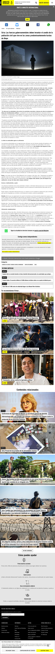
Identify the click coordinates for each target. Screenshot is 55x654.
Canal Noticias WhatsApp (20, 628)
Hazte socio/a (44, 3)
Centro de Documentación (47, 628)
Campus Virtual (44, 630)
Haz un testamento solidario (34, 630)
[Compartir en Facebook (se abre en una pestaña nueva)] (38, 25)
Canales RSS (17, 638)
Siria (35, 264)
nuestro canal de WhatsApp (41, 230)
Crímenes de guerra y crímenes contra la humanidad (12, 264)
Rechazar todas (10, 650)
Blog (16, 630)
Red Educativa (44, 626)
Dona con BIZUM (31, 634)
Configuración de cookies (27, 650)
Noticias (18, 28)
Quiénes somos (4, 626)
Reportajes (17, 632)
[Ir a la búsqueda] (36, 2)
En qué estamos (10, 28)
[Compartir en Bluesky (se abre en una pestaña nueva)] (17, 25)
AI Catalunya (44, 634)
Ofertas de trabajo (5, 632)
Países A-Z (17, 636)
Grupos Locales (44, 632)
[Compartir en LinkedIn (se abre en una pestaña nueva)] (6, 25)
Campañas (17, 634)
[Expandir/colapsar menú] (52, 2)
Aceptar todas (45, 650)
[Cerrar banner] (53, 6)
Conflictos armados (29, 264)
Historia (3, 628)
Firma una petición (32, 626)
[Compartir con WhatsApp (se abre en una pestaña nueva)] (48, 25)
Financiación (4, 630)
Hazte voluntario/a (32, 632)
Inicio (3, 28)
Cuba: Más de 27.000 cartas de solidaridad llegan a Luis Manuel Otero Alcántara (21, 286)
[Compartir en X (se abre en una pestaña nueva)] (27, 25)
